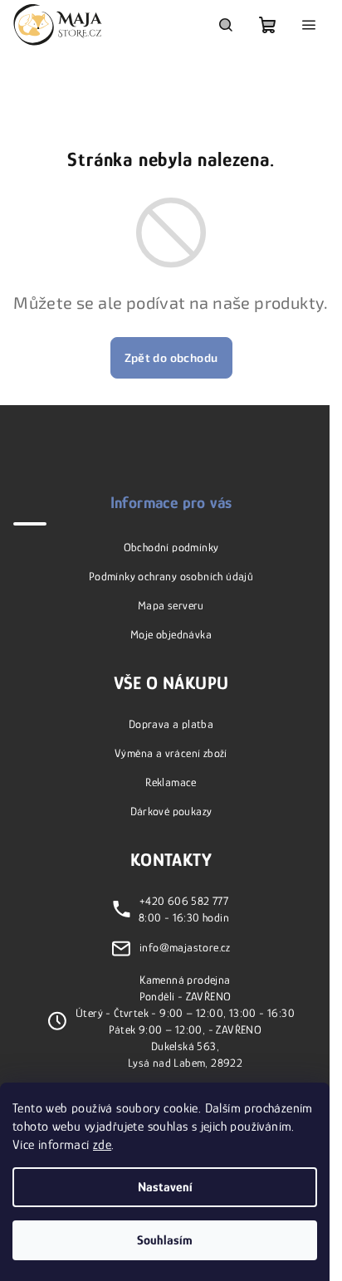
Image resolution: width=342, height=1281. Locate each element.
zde (102, 1144)
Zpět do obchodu (171, 357)
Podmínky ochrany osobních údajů (171, 576)
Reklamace (171, 782)
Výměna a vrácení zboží (171, 753)
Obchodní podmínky (171, 547)
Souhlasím (165, 1240)
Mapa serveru (171, 605)
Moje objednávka (171, 634)
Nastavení (165, 1187)
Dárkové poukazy (171, 811)
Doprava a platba (171, 724)
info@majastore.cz (185, 947)
